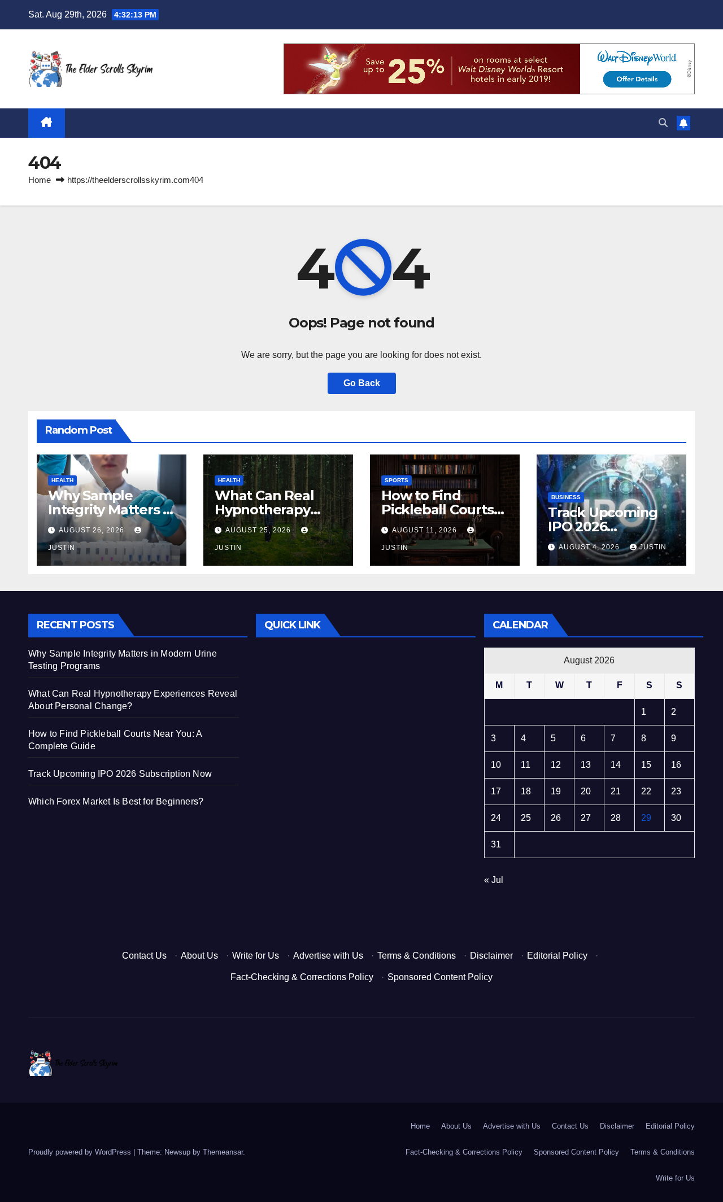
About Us (199, 955)
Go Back (361, 383)
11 (525, 765)
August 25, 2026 (259, 530)
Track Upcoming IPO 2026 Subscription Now (606, 526)
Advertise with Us (328, 955)
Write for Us (255, 955)
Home (39, 180)
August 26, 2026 (93, 530)
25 (526, 818)
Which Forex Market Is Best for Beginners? (115, 801)
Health (62, 480)
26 (556, 818)
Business (566, 497)
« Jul (493, 880)
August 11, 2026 (425, 530)
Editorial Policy (557, 955)
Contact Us (144, 955)
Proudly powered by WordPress (80, 1152)
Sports (396, 480)
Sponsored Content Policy (440, 977)
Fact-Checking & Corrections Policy (301, 977)
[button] (663, 123)
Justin (653, 547)
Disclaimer (491, 955)
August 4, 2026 (590, 547)
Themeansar (223, 1152)
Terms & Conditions (416, 955)
